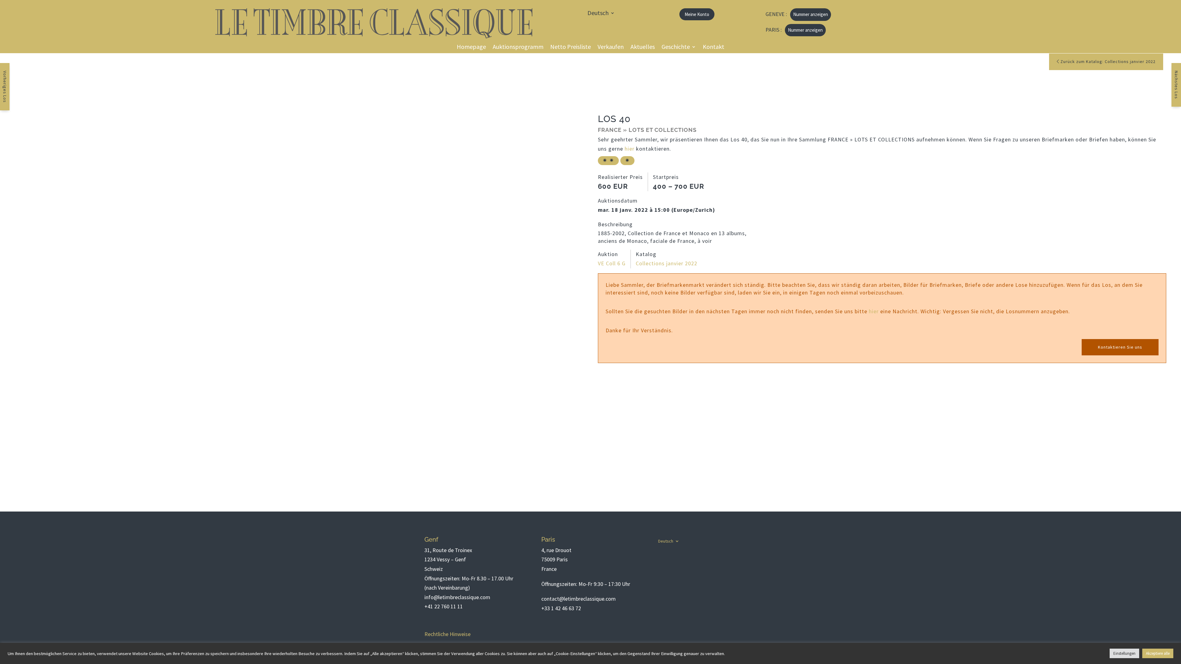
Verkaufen (611, 47)
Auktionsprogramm (518, 47)
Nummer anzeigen (810, 14)
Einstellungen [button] (1124, 653)
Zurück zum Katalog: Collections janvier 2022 (1107, 61)
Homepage (471, 47)
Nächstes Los (1176, 85)
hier (629, 148)
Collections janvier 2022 (666, 263)
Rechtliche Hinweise (447, 634)
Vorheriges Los (5, 87)
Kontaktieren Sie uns (1120, 347)
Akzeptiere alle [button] (1158, 653)
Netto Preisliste (570, 47)
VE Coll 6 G (612, 263)
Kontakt (713, 47)
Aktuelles (642, 47)
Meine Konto (697, 14)
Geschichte (676, 47)
